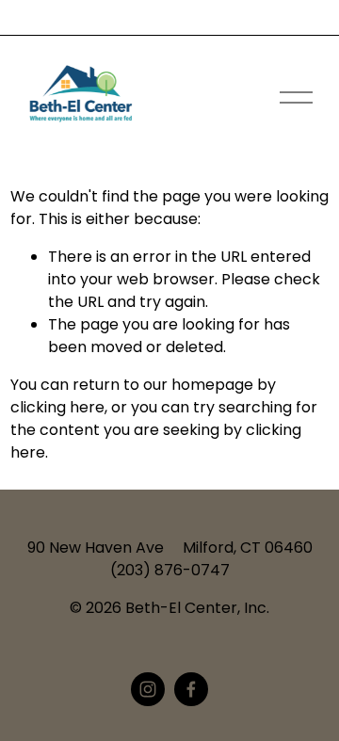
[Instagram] (148, 689)
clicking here (57, 407)
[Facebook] (191, 689)
